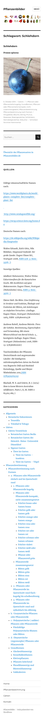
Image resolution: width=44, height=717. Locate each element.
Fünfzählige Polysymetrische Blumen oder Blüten (25, 630)
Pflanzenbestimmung (28, 109)
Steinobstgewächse (11, 120)
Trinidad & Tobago (20, 424)
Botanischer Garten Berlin (23, 434)
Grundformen (26, 104)
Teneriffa (15, 420)
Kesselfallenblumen (22, 655)
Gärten (9, 427)
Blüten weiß (24, 582)
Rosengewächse (18, 117)
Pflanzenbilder (14, 9)
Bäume (16, 115)
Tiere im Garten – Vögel (27, 462)
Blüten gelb (23, 568)
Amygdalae (8, 115)
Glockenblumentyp (22, 651)
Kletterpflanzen (21, 658)
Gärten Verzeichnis (17, 431)
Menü (36, 9)
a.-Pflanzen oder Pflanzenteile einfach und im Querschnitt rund (26, 479)
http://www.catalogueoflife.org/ (19, 214)
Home (6, 684)
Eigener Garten (18, 448)
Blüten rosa (23, 575)
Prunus (29, 115)
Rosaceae (7, 117)
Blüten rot (23, 579)
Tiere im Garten (20, 451)
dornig (23, 115)
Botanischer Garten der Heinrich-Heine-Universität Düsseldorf (24, 441)
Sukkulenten (19, 672)
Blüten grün (24, 572)
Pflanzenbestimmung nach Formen (17, 112)
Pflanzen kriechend (22, 661)
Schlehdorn (10, 46)
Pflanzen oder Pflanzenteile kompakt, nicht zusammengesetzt (21, 106)
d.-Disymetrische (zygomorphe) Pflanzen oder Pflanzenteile (25, 641)
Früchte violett (25, 544)
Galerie (21, 102)
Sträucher (24, 120)
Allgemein (11, 413)
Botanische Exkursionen (20, 417)
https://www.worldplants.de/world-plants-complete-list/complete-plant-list (20, 196)
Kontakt (7, 702)
